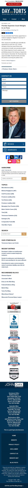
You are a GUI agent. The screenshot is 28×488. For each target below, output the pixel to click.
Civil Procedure (8, 193)
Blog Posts (14, 462)
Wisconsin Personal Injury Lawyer (12, 297)
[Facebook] (8, 157)
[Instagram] (14, 161)
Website (14, 440)
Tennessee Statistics (9, 215)
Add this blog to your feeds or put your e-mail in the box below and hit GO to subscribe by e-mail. (14, 173)
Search (23, 234)
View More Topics (7, 225)
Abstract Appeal (6, 275)
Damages (6, 218)
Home (4, 19)
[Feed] (18, 161)
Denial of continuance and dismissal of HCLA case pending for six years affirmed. (14, 259)
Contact (14, 19)
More (23, 19)
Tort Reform (7, 200)
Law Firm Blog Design (13, 485)
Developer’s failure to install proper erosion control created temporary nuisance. (12, 253)
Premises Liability (8, 203)
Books (11, 144)
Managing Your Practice (10, 206)
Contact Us (14, 453)
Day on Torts (14, 12)
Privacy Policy (14, 444)
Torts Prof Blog (6, 291)
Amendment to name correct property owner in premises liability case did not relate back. (13, 265)
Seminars (12, 150)
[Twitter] (12, 157)
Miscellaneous (7, 187)
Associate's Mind (7, 278)
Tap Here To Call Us (14, 4)
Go (24, 178)
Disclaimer (14, 449)
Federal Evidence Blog (8, 284)
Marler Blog (5, 288)
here (9, 55)
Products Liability (8, 197)
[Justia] (20, 157)
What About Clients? (8, 294)
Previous (5, 69)
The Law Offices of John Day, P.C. (14, 481)
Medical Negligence (10, 60)
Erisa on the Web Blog (8, 281)
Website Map (14, 458)
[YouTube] (10, 161)
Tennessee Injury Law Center (10, 243)
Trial (4, 212)
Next (15, 69)
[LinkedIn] (16, 157)
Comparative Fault (8, 221)
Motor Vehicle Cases (9, 209)
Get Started (14, 101)
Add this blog (6, 170)
